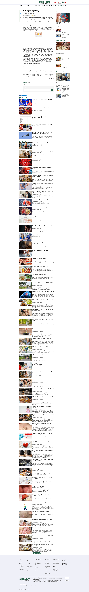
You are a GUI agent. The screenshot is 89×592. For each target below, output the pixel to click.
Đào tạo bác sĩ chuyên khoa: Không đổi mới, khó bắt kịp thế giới (65, 95)
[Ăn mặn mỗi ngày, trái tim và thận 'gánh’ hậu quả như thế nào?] (25, 331)
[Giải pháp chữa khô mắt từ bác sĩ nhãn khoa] (25, 341)
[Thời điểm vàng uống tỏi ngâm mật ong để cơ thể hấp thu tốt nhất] (25, 399)
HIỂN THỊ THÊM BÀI (36, 553)
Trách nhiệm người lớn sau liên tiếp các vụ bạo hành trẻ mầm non (65, 89)
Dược (39, 5)
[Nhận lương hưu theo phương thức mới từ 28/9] (25, 127)
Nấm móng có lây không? (37, 527)
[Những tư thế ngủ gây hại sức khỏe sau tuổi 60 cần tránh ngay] (25, 245)
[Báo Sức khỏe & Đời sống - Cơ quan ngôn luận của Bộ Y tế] (44, 2)
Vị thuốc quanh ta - (58, 53)
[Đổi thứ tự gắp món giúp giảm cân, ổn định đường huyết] (25, 302)
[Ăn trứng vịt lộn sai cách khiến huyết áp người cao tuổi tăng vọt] (25, 417)
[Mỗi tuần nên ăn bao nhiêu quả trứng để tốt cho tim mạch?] (25, 547)
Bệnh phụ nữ (46, 562)
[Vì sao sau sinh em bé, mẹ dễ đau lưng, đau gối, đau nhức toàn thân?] (25, 186)
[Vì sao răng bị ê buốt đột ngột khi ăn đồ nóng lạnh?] (25, 374)
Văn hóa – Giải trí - (35, 110)
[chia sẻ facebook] (21, 11)
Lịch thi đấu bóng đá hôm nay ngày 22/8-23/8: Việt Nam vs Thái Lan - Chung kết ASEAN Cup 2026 (42, 101)
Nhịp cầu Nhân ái (64, 563)
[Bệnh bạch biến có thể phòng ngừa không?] (25, 514)
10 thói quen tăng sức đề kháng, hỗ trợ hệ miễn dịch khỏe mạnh (65, 59)
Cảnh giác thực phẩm (56, 563)
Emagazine (36, 567)
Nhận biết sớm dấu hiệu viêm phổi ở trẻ (40, 208)
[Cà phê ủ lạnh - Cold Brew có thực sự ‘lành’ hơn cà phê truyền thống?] (25, 391)
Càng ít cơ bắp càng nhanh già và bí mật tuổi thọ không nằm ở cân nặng (42, 143)
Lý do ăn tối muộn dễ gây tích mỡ (39, 274)
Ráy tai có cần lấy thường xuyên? (39, 258)
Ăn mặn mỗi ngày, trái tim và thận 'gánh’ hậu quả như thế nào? (42, 329)
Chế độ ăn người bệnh (56, 562)
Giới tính (47, 5)
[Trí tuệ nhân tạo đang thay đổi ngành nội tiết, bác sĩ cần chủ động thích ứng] (58, 30)
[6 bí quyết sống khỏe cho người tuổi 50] (25, 253)
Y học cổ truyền (42, 5)
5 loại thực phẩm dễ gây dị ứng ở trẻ (40, 266)
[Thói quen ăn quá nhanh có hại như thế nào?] (25, 472)
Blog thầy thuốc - (64, 91)
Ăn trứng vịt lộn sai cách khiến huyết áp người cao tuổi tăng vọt (43, 415)
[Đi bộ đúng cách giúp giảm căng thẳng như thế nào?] (25, 349)
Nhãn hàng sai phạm (65, 560)
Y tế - (56, 24)
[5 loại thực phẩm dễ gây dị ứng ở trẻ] (25, 269)
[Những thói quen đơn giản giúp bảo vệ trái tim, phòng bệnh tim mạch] (25, 444)
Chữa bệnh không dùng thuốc (38, 564)
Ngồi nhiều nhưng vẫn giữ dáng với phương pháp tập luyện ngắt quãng (42, 355)
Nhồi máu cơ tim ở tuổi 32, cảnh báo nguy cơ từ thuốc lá (65, 35)
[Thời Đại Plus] (64, 2)
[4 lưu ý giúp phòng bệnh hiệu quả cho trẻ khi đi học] (25, 219)
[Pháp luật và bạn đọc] (60, 3)
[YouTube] (67, 578)
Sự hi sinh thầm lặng (22, 569)
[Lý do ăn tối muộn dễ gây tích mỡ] (25, 277)
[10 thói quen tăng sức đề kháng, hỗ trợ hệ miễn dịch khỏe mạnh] (58, 59)
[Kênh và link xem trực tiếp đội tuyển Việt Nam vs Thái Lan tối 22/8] (25, 110)
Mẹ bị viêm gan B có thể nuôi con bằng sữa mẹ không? (42, 168)
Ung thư (46, 567)
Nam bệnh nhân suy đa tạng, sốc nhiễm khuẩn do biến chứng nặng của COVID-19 (42, 192)
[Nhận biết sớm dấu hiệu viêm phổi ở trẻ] (25, 211)
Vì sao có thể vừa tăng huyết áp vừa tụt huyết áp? (42, 151)
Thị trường (64, 5)
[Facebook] (66, 578)
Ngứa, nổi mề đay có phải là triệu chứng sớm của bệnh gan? (42, 424)
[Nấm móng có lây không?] (25, 530)
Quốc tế (20, 562)
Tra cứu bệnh (28, 5)
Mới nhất (29, 82)
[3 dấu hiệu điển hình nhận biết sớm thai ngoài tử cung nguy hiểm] (25, 480)
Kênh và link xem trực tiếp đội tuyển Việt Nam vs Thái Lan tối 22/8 (42, 108)
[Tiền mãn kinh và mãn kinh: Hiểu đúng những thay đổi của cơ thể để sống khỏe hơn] (25, 383)
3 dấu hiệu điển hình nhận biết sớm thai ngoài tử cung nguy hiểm (42, 478)
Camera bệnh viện (21, 570)
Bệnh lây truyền (55, 570)
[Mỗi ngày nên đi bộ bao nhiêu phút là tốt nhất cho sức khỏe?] (25, 285)
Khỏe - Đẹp (54, 5)
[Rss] (68, 578)
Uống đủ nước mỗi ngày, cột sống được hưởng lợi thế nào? (42, 320)
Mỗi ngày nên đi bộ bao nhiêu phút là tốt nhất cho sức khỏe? (43, 283)
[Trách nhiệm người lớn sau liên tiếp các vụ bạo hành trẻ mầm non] (58, 89)
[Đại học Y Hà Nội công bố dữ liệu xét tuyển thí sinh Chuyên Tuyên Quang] (25, 119)
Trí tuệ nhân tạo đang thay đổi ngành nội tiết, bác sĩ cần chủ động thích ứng (65, 30)
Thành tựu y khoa (21, 566)
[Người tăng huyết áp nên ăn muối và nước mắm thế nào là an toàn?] (25, 178)
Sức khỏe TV (32, 5)
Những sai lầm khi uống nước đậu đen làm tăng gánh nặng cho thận (42, 460)
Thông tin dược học (30, 567)
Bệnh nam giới (47, 563)
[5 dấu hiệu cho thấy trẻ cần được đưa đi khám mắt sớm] (25, 522)
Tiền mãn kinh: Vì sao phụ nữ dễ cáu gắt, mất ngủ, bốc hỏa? (43, 226)
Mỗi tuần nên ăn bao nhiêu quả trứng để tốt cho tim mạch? (42, 545)
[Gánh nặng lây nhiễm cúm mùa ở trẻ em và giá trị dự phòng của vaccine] (25, 366)
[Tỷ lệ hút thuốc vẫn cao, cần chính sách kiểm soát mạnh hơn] (63, 17)
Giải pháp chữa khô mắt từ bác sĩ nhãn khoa (41, 338)
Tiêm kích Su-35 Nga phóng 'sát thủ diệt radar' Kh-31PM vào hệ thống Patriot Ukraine (42, 133)
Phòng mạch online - (35, 145)
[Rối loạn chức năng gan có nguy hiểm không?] (25, 436)
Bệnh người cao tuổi (47, 559)
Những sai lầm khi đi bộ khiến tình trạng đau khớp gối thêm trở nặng (43, 310)
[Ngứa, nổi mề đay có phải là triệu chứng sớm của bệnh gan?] (25, 426)
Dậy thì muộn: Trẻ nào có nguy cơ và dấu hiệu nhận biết (42, 407)
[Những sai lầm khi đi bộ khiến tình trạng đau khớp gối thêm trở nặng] (25, 312)
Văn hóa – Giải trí (64, 564)
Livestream (28, 563)
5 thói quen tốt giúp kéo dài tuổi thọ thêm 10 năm (42, 502)
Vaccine (28, 570)
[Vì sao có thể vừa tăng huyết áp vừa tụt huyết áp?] (25, 154)
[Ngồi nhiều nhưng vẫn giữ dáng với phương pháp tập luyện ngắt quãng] (25, 357)
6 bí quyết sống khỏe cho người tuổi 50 (40, 250)
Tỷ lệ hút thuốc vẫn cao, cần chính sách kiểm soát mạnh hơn (62, 23)
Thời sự (24, 5)
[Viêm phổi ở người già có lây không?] (25, 202)
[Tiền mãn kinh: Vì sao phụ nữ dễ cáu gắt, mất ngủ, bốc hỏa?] (25, 228)
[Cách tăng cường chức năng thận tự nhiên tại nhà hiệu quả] (25, 538)
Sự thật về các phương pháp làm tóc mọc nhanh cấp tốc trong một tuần (42, 451)
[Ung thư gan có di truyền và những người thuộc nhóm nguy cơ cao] (25, 497)
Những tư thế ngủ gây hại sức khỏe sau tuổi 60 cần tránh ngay (42, 243)
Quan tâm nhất (25, 82)
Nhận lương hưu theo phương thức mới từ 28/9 (42, 124)
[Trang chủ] (20, 5)
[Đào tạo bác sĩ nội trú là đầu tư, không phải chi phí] (63, 77)
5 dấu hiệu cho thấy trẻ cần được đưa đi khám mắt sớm (42, 520)
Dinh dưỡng (50, 5)
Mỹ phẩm (46, 570)
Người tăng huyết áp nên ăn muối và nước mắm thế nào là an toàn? (42, 176)
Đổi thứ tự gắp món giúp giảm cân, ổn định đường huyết (43, 300)
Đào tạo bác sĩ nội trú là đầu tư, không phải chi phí (62, 82)
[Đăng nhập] (64, 1)
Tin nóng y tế (21, 565)
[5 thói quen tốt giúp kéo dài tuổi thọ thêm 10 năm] (25, 506)
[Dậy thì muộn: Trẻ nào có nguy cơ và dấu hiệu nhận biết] (25, 409)
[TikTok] (55, 1)
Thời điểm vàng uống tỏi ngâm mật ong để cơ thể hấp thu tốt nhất (42, 397)
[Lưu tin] (21, 17)
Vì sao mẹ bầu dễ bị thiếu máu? (39, 159)
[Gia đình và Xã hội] (55, 3)
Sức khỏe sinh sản (55, 569)
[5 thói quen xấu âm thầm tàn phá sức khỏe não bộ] (25, 294)
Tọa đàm (28, 560)
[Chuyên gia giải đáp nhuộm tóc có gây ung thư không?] (25, 237)
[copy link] (21, 15)
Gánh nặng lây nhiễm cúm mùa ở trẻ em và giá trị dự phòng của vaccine (42, 363)
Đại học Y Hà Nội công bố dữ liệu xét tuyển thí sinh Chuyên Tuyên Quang (42, 116)
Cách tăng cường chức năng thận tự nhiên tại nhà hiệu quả (42, 536)
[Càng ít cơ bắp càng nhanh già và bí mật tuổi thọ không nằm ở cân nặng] (25, 145)
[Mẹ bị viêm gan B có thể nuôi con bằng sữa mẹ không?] (25, 170)
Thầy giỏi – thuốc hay (38, 559)
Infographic (36, 570)
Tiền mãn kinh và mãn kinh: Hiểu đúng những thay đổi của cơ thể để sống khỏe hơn (42, 380)
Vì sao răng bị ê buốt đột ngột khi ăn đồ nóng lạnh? (42, 372)
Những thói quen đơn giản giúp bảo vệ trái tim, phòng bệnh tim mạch (42, 442)
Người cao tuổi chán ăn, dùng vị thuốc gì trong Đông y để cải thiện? (62, 52)
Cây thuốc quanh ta (37, 562)
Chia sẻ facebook (23, 95)
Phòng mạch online (59, 5)
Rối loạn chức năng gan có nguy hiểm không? (42, 433)
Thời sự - (33, 125)
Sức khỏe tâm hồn (47, 566)
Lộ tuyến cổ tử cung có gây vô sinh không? (41, 486)
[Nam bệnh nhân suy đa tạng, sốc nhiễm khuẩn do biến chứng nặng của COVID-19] (25, 194)
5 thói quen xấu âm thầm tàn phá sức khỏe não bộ (43, 291)
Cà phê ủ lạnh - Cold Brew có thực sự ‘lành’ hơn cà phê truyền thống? (43, 389)
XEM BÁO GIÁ (53, 584)
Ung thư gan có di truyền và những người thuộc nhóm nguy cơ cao (42, 495)
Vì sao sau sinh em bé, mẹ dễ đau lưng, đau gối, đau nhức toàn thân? (42, 184)
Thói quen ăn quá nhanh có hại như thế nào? (41, 469)
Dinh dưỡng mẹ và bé (56, 559)
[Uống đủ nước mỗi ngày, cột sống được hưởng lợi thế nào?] (25, 322)
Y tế (21, 5)
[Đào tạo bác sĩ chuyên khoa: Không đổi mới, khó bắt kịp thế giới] (58, 96)
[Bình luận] (21, 20)
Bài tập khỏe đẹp (47, 573)
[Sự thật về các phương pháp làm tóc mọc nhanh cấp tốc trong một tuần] (25, 453)
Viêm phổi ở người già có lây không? (40, 199)
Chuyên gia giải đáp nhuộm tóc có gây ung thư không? (42, 234)
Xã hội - (33, 118)
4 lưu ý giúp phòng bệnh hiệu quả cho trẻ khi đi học (42, 217)
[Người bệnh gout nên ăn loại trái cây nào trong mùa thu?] (58, 65)
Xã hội (20, 559)
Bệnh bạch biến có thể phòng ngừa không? (41, 511)
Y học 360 (36, 5)
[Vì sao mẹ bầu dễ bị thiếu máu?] (25, 162)
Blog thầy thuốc (60, 71)
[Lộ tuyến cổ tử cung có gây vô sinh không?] (25, 489)
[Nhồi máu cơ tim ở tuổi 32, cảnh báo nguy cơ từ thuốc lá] (58, 35)
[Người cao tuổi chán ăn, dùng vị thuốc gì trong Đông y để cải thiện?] (63, 46)
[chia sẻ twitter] (21, 13)
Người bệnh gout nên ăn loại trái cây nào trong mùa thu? (65, 65)
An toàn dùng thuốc (30, 566)
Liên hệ (67, 580)
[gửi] (52, 90)
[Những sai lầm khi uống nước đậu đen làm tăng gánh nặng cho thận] (25, 462)
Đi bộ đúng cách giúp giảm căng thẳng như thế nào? (42, 347)
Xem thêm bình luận (25, 84)
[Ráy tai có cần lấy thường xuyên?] (25, 261)
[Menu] (67, 5)
